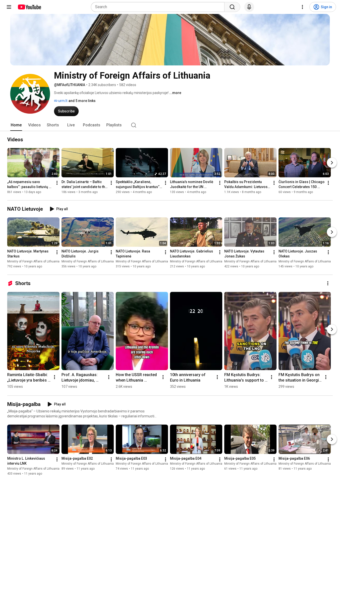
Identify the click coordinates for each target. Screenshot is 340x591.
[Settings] (302, 7)
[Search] (232, 7)
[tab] (16, 125)
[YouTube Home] (29, 7)
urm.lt (62, 101)
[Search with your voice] (249, 7)
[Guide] (9, 7)
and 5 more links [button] (82, 101)
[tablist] (170, 125)
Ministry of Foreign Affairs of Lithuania (33, 261)
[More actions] (57, 183)
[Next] (332, 163)
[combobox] (159, 7)
